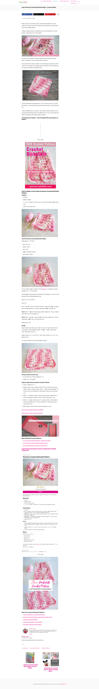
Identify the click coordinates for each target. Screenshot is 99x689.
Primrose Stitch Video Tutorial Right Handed (32, 409)
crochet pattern (25, 648)
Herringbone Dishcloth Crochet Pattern (32, 622)
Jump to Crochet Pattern (29, 18)
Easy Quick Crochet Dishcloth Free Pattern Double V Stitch (37, 617)
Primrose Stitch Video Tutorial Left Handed (32, 413)
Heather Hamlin (26, 636)
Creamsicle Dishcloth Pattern (30, 619)
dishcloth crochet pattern (34, 648)
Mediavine (63, 684)
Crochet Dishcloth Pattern (30, 640)
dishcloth (44, 289)
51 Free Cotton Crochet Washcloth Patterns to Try (35, 443)
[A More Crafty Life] (26, 2)
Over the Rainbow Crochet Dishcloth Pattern (34, 614)
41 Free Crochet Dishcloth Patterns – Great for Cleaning (36, 440)
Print (40, 492)
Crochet (23, 640)
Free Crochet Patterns (39, 640)
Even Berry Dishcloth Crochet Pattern (32, 624)
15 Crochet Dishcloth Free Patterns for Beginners (35, 445)
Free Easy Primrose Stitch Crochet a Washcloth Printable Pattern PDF (39, 449)
